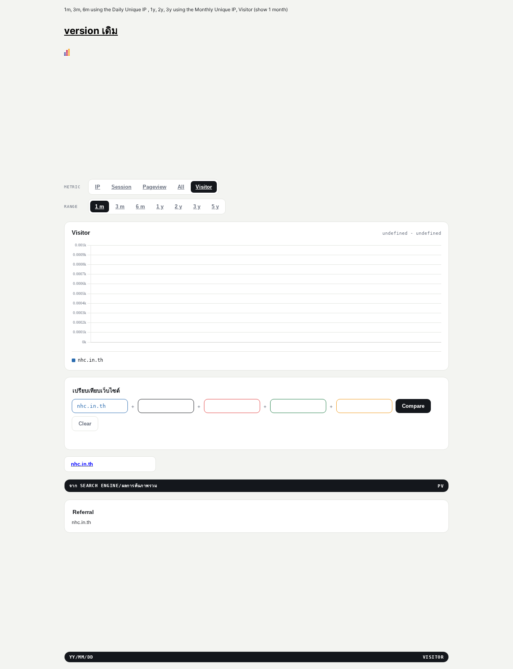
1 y (160, 207)
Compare (413, 406)
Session (121, 187)
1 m (99, 207)
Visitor (204, 187)
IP (97, 187)
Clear (85, 424)
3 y (196, 207)
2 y (178, 207)
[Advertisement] (256, 116)
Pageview (154, 187)
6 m (140, 207)
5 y (215, 207)
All (181, 187)
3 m (120, 207)
